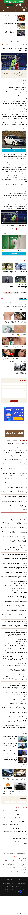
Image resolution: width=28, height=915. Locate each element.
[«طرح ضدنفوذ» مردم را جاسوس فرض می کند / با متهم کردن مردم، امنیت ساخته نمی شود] (22, 760)
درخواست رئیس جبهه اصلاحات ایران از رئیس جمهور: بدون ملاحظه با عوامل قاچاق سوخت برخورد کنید (15, 451)
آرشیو (13, 883)
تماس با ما (18, 883)
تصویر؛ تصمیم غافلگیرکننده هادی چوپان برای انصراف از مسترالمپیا (14, 708)
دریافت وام (14, 151)
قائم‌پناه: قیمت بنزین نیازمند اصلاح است (16, 487)
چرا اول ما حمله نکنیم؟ (20, 641)
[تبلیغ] (14, 3)
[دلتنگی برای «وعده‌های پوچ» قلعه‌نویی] (7, 279)
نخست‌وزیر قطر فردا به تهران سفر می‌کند (16, 547)
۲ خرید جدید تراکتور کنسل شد (19, 447)
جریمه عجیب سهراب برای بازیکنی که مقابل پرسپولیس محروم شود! (15, 564)
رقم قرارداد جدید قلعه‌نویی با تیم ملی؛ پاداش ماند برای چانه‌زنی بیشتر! (15, 537)
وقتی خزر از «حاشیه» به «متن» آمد (17, 685)
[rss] (20, 879)
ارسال (14, 401)
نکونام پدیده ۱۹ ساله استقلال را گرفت (20, 838)
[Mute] (5, 247)
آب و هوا (9, 886)
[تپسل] (2, 130)
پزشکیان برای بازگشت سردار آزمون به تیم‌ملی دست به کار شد (14, 528)
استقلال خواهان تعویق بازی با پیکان (20, 828)
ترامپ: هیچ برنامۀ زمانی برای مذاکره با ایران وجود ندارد (13, 614)
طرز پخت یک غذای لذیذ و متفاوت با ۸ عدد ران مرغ (14, 459)
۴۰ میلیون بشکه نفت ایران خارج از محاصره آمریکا (15, 456)
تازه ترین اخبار (23, 440)
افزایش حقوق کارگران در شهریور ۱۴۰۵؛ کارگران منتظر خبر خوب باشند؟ (10, 737)
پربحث (8, 440)
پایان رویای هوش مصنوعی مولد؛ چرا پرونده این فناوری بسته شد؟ (14, 555)
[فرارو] (24, 9)
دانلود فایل (13, 229)
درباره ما (23, 883)
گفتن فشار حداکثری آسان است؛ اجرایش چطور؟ (15, 676)
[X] (16, 879)
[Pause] (3, 247)
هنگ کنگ (16, 292)
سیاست (18, 10)
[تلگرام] (8, 879)
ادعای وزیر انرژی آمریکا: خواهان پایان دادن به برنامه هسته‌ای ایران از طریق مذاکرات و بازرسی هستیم (15, 474)
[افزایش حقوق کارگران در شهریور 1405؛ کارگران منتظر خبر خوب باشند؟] (22, 739)
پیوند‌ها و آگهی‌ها (6, 883)
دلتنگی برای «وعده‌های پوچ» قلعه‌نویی (8, 285)
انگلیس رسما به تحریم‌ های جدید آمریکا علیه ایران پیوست (15, 717)
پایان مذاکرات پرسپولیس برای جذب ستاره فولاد (15, 479)
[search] (8, 8)
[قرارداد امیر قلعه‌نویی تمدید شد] (21, 266)
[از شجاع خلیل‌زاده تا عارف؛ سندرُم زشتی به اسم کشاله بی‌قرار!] (21, 279)
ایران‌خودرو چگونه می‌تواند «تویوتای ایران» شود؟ (15, 632)
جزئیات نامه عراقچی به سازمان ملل (18, 581)
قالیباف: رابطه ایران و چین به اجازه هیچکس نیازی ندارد (13, 501)
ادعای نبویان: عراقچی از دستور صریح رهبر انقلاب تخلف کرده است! (14, 821)
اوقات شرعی (14, 886)
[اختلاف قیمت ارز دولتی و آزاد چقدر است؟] (21, 26)
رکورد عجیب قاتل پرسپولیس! (21, 835)
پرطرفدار (15, 440)
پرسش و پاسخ (21, 886)
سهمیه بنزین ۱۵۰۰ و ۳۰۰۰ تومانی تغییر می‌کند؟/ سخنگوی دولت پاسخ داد (14, 597)
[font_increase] (25, 80)
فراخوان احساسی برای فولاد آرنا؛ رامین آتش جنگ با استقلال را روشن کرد (15, 606)
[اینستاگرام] (12, 879)
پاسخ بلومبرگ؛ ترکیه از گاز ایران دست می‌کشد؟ (15, 692)
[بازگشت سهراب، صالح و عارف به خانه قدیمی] (7, 266)
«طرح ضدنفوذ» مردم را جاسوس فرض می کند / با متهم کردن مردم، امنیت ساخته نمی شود (9, 759)
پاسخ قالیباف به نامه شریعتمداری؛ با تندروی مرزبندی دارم (13, 656)
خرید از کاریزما (14, 253)
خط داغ (25, 515)
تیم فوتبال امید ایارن (8, 292)
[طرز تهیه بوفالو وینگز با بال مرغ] (21, 18)
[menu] (2, 8)
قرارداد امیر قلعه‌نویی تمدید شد (21, 271)
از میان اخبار (24, 260)
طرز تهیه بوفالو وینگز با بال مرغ (10, 15)
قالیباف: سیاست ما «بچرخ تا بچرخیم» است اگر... (14, 700)
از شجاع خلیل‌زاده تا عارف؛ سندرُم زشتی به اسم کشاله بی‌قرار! (22, 286)
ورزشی (15, 10)
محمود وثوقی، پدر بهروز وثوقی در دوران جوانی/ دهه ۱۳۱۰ (16, 814)
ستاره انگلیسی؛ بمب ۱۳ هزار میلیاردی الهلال (16, 444)
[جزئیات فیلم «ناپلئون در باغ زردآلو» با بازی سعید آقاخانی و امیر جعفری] (21, 33)
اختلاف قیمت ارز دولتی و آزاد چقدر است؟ (9, 24)
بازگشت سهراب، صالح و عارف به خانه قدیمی (7, 272)
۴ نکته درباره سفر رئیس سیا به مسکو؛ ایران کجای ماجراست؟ (16, 573)
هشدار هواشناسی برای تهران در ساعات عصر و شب (14, 725)
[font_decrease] (19, 80)
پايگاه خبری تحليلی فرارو (11, 889)
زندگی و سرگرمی (6, 10)
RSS (5, 886)
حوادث (11, 10)
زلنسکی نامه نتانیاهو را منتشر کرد (18, 589)
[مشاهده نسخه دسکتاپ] (5, 8)
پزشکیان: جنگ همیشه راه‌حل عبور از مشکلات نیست (14, 649)
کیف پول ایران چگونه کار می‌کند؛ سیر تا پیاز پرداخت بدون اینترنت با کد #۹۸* (15, 622)
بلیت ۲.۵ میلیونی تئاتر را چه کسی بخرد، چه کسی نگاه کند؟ (15, 666)
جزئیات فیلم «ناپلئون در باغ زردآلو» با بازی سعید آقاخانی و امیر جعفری (9, 31)
